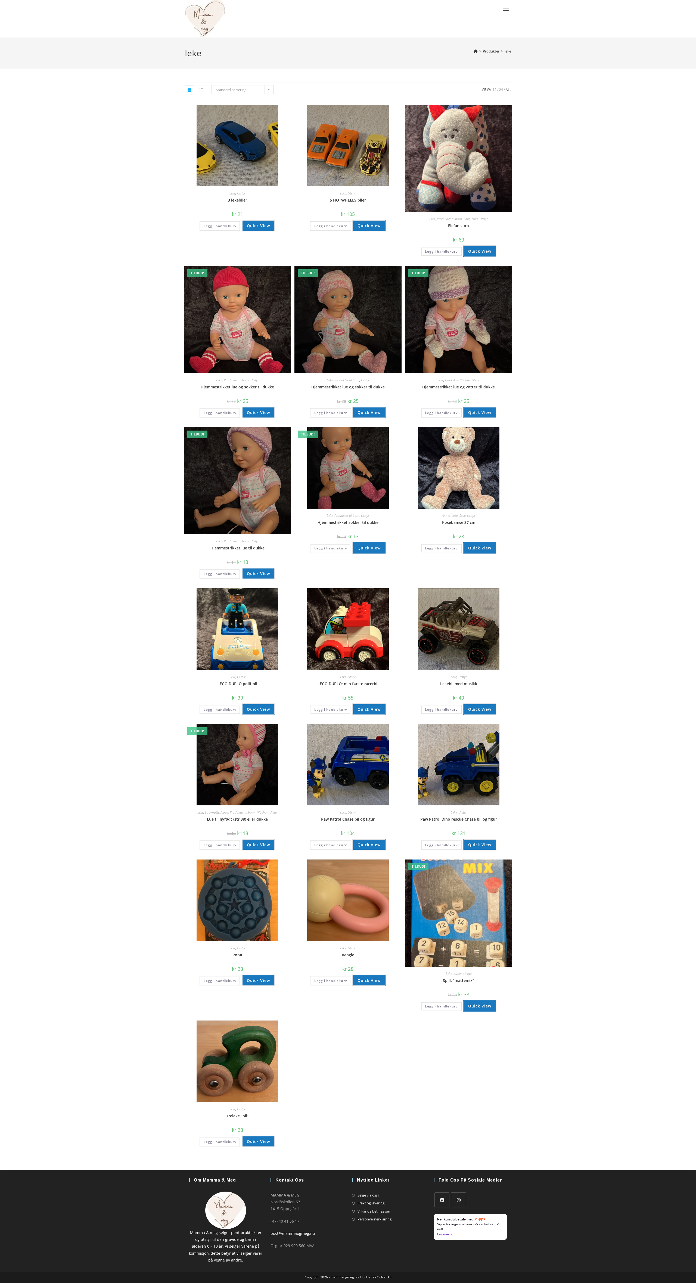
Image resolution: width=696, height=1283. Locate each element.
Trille (474, 219)
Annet (446, 515)
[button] (269, 110)
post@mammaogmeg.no (293, 1233)
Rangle (348, 954)
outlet (457, 973)
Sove (467, 219)
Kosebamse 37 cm (458, 522)
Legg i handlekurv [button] (220, 226)
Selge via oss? (368, 1195)
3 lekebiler (237, 200)
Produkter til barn (449, 219)
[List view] (201, 89)
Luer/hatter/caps (216, 812)
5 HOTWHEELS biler (348, 200)
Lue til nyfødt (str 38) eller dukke (237, 819)
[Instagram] (458, 1199)
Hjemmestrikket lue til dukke (237, 548)
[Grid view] (189, 89)
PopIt (237, 954)
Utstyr (241, 193)
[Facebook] (441, 1199)
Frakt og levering (371, 1203)
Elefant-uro (458, 225)
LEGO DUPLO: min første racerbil (348, 683)
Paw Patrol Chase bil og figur (348, 819)
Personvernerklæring (374, 1219)
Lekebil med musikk (458, 683)
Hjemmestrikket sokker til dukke (348, 522)
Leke (232, 193)
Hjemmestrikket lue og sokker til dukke (237, 386)
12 (494, 89)
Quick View (258, 225)
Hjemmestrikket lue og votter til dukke (458, 386)
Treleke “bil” (237, 1115)
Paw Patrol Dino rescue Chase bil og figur (458, 819)
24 (501, 89)
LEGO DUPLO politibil (237, 683)
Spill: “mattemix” (458, 980)
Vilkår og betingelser (374, 1211)
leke (508, 51)
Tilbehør (262, 812)
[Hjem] (476, 51)
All (508, 89)
